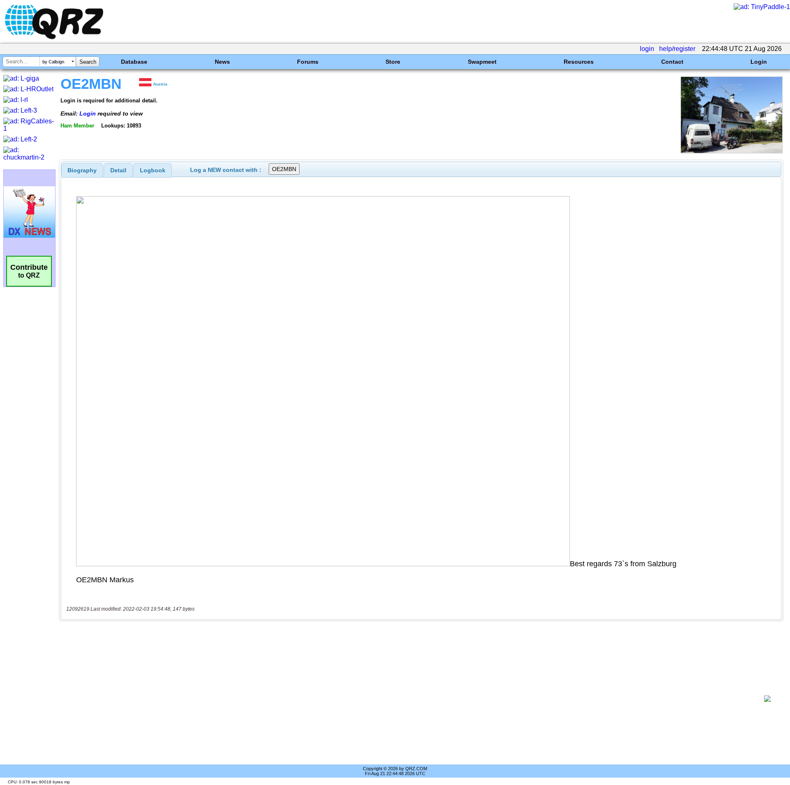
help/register (677, 48)
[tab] (82, 170)
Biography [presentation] (82, 170)
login (647, 48)
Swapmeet (482, 61)
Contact (672, 61)
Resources (579, 61)
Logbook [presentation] (152, 170)
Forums (307, 61)
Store (393, 61)
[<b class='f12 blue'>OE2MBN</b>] (732, 151)
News (222, 61)
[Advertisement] (411, 698)
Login (758, 61)
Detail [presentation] (118, 170)
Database (134, 61)
